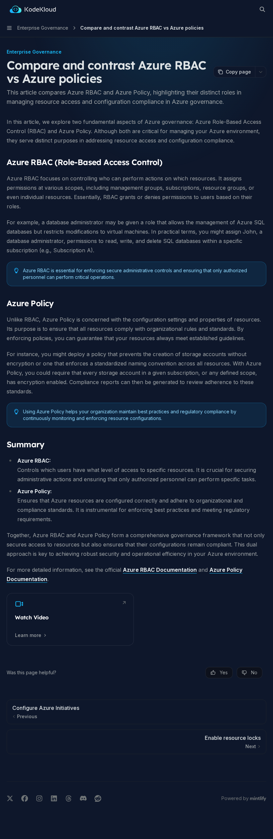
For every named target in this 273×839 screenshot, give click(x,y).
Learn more (28, 635)
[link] (70, 619)
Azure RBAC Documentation (160, 569)
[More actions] (260, 72)
